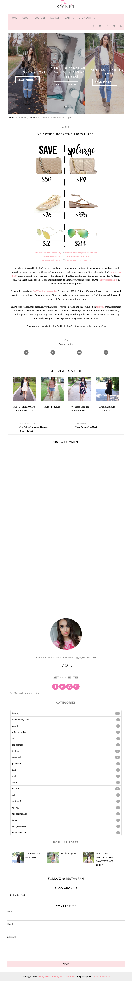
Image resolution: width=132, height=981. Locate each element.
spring (15, 807)
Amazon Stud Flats (52, 256)
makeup (16, 776)
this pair (100, 306)
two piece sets (19, 826)
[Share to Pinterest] (106, 352)
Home (13, 17)
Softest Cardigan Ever (109, 72)
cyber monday (19, 732)
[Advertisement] (23, 567)
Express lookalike (108, 279)
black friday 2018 (20, 719)
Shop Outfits (87, 17)
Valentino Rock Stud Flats (76, 256)
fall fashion (17, 744)
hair (14, 769)
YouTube (40, 17)
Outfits (69, 17)
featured (16, 757)
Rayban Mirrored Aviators (78, 260)
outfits (70, 344)
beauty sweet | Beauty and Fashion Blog (56, 976)
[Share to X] (26, 352)
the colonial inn (19, 813)
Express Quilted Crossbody (48, 252)
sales (14, 794)
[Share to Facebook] (52, 352)
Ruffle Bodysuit (68, 853)
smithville (17, 801)
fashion (62, 344)
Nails (14, 782)
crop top (16, 725)
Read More (26, 80)
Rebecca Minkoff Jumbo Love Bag (80, 252)
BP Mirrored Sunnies (51, 260)
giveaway (16, 763)
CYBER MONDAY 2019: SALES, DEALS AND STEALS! (70, 72)
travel (15, 820)
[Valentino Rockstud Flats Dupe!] (79, 352)
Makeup (55, 17)
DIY (14, 738)
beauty (15, 713)
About (26, 17)
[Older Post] (93, 432)
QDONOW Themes (101, 976)
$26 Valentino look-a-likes (44, 291)
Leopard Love (32, 72)
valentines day (19, 832)
